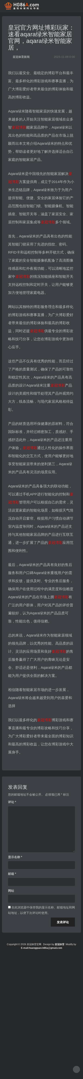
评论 (12, 802)
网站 (11, 890)
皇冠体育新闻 (21, 56)
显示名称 (15, 857)
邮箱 (12, 873)
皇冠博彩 (19, 127)
